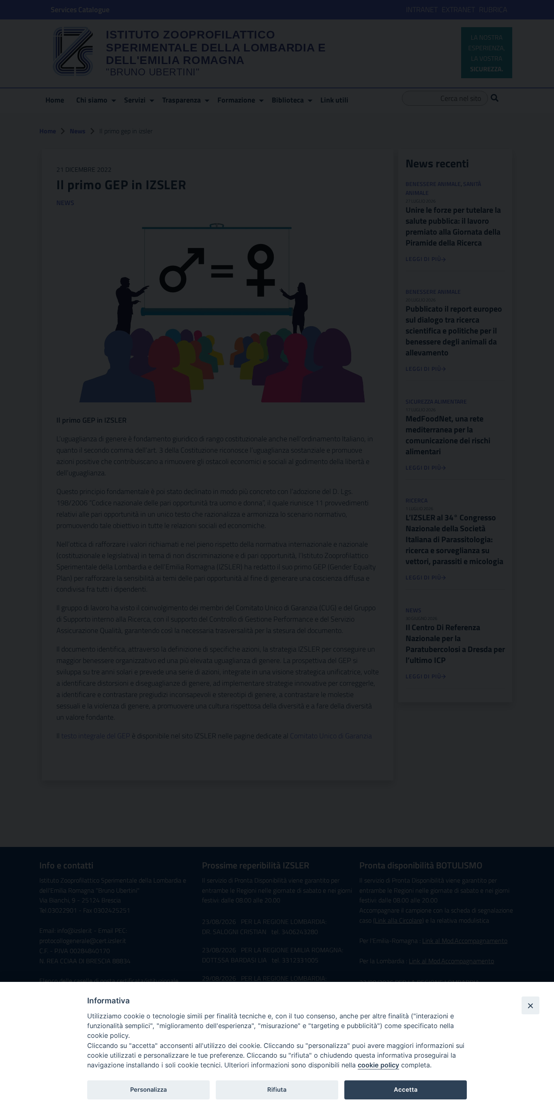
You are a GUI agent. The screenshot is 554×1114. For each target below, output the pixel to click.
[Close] (530, 1005)
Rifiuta (276, 1089)
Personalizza (148, 1089)
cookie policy (378, 1065)
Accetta (405, 1089)
